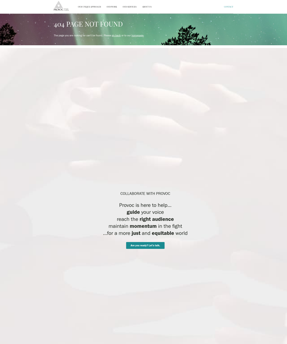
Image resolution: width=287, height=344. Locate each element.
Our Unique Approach (89, 6)
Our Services (130, 6)
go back (116, 35)
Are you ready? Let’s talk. (145, 245)
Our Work (112, 6)
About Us (147, 6)
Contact (228, 6)
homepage (138, 35)
